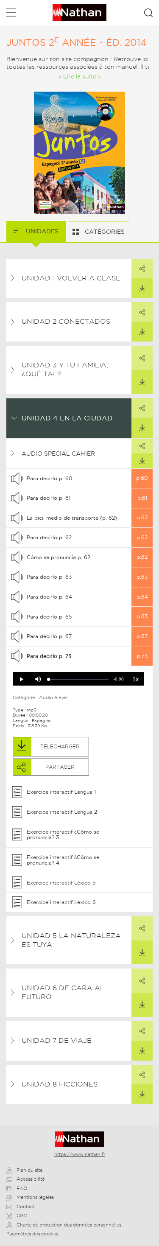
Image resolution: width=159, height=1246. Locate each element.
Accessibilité (31, 1179)
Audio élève (53, 697)
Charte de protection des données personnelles (69, 1224)
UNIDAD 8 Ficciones (60, 1084)
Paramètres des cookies (32, 1233)
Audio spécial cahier (58, 453)
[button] (21, 679)
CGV (22, 1215)
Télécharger (142, 288)
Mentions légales (35, 1197)
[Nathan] (79, 1139)
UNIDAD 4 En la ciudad (67, 418)
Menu (11, 14)
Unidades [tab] (41, 231)
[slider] (79, 679)
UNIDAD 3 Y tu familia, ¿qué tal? (65, 369)
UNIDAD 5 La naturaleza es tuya (71, 940)
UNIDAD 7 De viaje (57, 1040)
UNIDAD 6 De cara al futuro (63, 992)
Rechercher (148, 12)
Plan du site (29, 1170)
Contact (25, 1206)
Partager (142, 268)
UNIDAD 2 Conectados (66, 321)
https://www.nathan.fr (79, 1154)
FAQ (22, 1188)
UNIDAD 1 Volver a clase (71, 278)
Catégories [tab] (104, 231)
